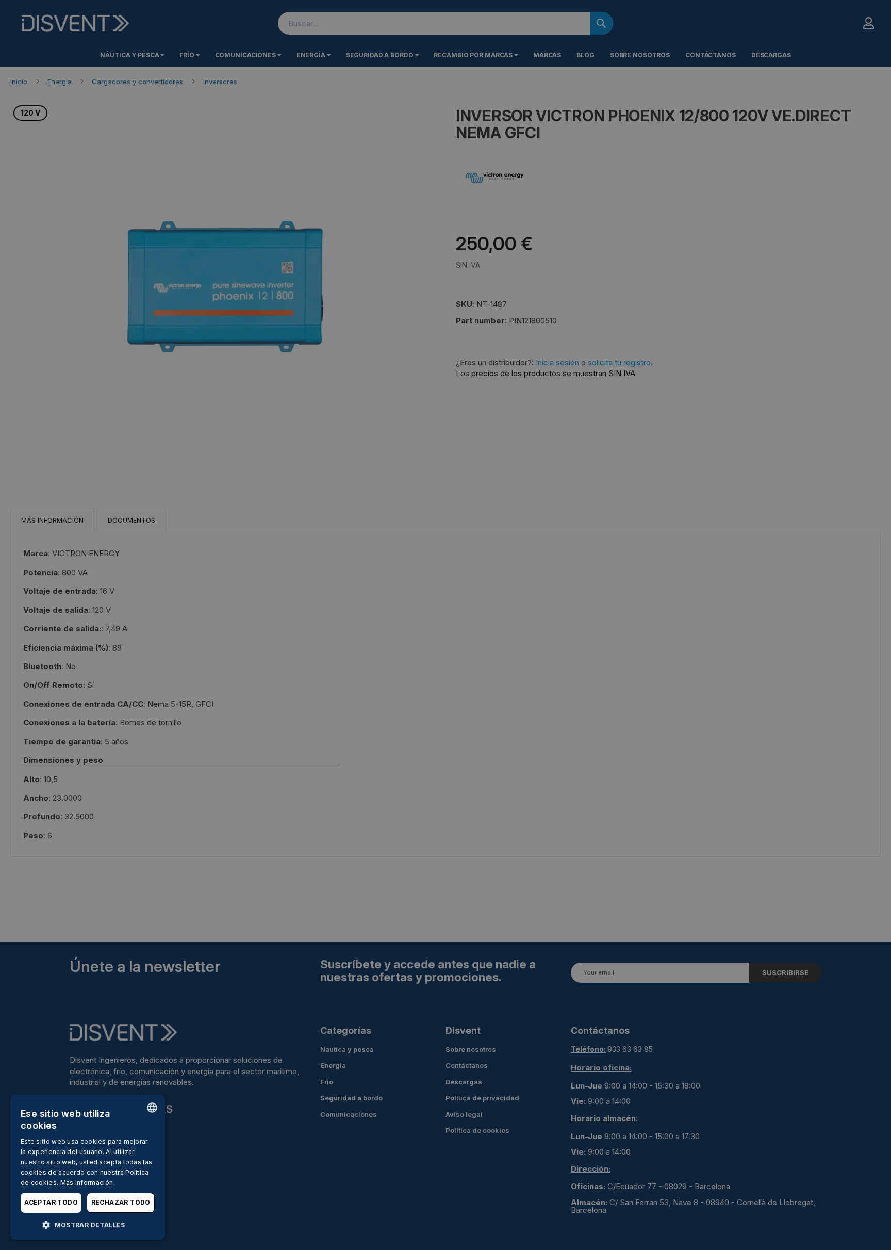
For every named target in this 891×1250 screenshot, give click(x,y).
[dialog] (87, 1167)
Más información (86, 1183)
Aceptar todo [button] (51, 1202)
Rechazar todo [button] (121, 1202)
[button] (88, 1224)
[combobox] (152, 1107)
